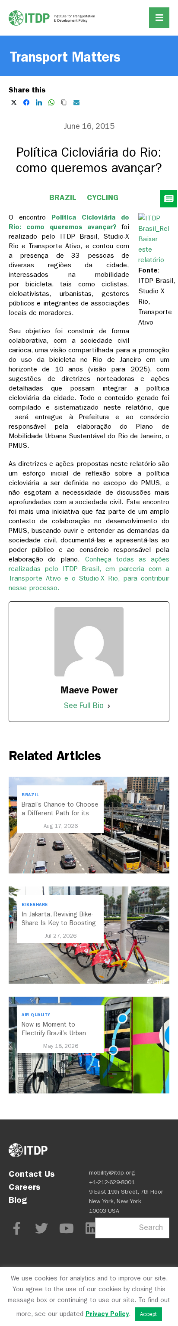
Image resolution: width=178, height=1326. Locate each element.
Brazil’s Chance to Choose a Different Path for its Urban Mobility (60, 813)
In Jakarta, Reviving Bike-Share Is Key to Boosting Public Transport (59, 922)
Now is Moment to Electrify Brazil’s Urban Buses (54, 1033)
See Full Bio (84, 705)
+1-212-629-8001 (112, 1182)
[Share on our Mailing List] (76, 102)
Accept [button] (148, 1314)
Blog (18, 1200)
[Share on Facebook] (26, 102)
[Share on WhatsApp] (51, 102)
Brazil (62, 197)
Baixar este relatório (151, 249)
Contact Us (32, 1173)
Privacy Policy (107, 1314)
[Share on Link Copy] (64, 102)
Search (151, 1227)
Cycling (102, 197)
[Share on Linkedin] (39, 102)
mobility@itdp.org (112, 1172)
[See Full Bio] (109, 706)
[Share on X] (14, 102)
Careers (25, 1187)
